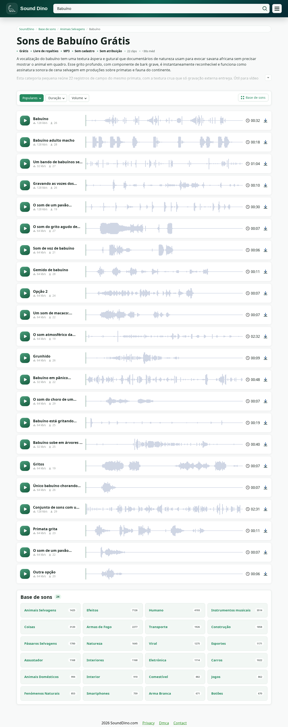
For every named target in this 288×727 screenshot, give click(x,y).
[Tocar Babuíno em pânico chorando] (25, 380)
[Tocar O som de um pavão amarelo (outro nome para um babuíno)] (25, 552)
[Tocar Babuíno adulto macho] (25, 142)
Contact (180, 722)
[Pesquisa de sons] (265, 8)
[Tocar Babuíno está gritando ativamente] (25, 423)
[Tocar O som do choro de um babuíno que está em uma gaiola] (25, 401)
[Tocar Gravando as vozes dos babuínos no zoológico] (25, 185)
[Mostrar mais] (268, 77)
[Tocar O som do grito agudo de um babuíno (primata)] (25, 228)
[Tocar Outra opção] (25, 574)
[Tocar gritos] (25, 466)
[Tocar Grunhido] (25, 358)
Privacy (148, 722)
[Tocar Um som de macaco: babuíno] (25, 315)
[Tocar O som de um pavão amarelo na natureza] (25, 207)
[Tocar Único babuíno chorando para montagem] (25, 487)
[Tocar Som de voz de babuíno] (25, 250)
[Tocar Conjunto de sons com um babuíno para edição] (25, 509)
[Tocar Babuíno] (25, 120)
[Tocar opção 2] (25, 293)
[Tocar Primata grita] (25, 531)
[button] (253, 97)
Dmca (164, 722)
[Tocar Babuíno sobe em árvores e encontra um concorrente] (25, 444)
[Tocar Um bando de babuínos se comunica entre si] (25, 164)
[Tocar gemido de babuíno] (25, 272)
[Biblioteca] (277, 8)
